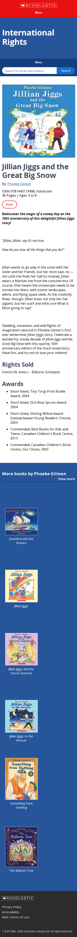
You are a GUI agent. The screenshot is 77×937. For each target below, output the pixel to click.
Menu (38, 12)
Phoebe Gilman (19, 184)
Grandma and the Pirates (21, 541)
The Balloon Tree (21, 870)
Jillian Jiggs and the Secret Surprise (21, 671)
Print (9, 204)
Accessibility (10, 912)
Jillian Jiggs (21, 606)
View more (66, 479)
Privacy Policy (11, 907)
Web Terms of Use (15, 917)
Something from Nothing (21, 805)
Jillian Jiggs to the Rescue (21, 738)
